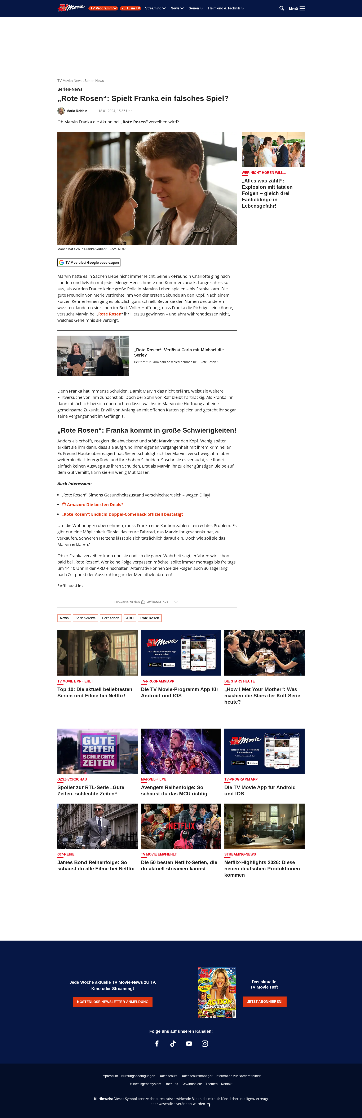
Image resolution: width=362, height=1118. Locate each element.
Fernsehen (110, 618)
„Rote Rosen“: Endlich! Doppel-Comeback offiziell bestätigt (122, 514)
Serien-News (94, 81)
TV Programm (101, 8)
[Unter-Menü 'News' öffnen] (182, 8)
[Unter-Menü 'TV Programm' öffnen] (115, 8)
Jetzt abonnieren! (264, 1001)
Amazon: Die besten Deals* (95, 504)
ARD (130, 618)
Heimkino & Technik (224, 8)
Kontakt (226, 1084)
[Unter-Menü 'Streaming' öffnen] (164, 8)
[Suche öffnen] (281, 8)
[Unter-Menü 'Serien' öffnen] (201, 8)
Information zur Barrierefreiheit (238, 1076)
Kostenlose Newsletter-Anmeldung (112, 1002)
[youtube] (189, 1043)
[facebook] (157, 1043)
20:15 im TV (131, 8)
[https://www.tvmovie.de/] (71, 8)
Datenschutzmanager (196, 1076)
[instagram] (205, 1043)
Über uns (171, 1084)
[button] (147, 602)
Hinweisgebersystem (145, 1084)
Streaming (153, 8)
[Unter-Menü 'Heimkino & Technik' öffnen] (242, 8)
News (175, 8)
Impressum (110, 1076)
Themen (211, 1084)
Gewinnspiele (191, 1084)
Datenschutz (168, 1076)
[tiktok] (173, 1043)
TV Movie (64, 81)
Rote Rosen (110, 314)
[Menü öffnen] (302, 8)
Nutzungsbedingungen (138, 1076)
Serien (194, 8)
